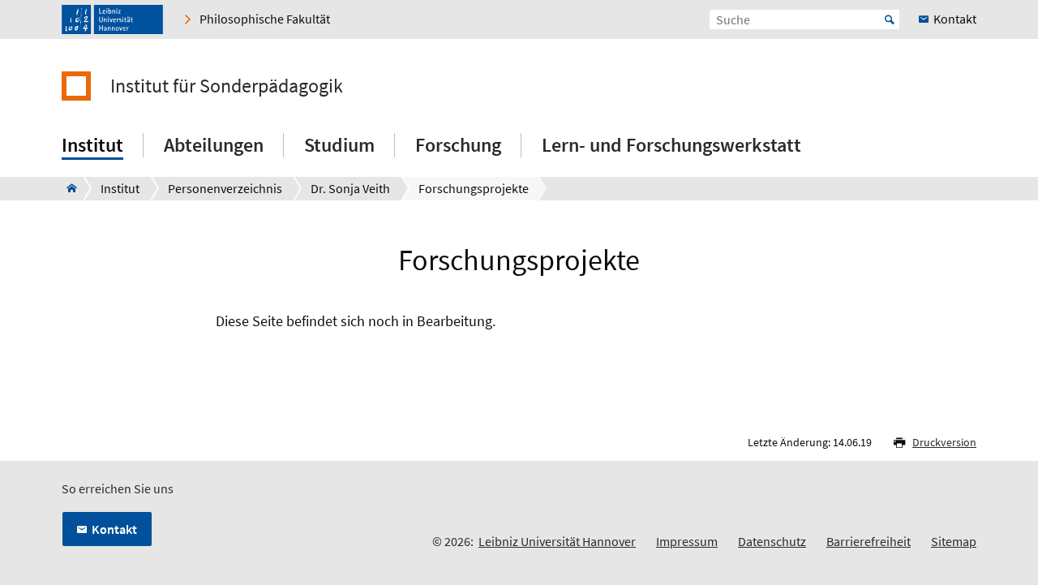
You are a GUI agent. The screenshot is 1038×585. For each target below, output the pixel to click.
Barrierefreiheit (868, 541)
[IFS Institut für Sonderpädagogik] (67, 188)
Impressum (687, 541)
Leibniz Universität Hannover (557, 541)
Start (889, 19)
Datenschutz (772, 541)
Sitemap (953, 541)
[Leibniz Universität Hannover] (112, 19)
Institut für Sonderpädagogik (226, 86)
